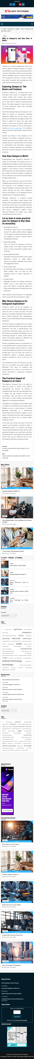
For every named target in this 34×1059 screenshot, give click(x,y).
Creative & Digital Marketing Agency (9, 635)
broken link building (27, 629)
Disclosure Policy (18, 1054)
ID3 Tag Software (5, 646)
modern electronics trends (26, 651)
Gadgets (17, 29)
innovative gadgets (17, 646)
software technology (12, 661)
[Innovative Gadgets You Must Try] (17, 478)
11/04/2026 (13, 907)
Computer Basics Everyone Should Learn (13, 694)
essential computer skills (16, 641)
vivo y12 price (20, 667)
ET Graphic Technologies (7, 29)
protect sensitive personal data (8, 655)
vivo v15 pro (13, 667)
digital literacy (28, 635)
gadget (19, 643)
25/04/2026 (13, 846)
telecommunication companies (25, 665)
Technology (12, 598)
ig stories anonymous (15, 128)
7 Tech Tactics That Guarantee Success (13, 551)
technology (7, 664)
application (18, 629)
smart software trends (27, 658)
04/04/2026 (13, 937)
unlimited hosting (5, 667)
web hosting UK (28, 667)
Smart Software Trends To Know (18, 565)
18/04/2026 (13, 493)
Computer (12, 589)
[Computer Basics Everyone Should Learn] (5, 591)
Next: (16, 456)
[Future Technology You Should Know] (5, 600)
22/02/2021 (13, 553)
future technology (10, 644)
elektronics (27, 638)
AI (2, 629)
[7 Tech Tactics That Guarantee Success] (17, 538)
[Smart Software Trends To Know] (5, 564)
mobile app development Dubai (8, 651)
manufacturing (25, 649)
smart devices (11, 658)
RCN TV (16, 655)
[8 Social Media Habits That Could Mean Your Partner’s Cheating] (17, 507)
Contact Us (9, 1054)
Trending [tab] (19, 558)
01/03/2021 (14, 524)
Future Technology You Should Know (12, 699)
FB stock (3, 644)
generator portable (27, 644)
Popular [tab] (11, 558)
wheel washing (12, 669)
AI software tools (8, 629)
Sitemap (25, 1054)
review (5, 658)
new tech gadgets (28, 653)
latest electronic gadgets (7, 648)
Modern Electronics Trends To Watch (12, 689)
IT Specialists (28, 646)
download (6, 638)
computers (26, 632)
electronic (16, 638)
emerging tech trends (6, 641)
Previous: (15, 448)
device (21, 635)
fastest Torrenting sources (26, 641)
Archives (3, 612)
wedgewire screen (5, 669)
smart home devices (18, 658)
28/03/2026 (13, 967)
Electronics (12, 580)
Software (12, 563)
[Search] (32, 24)
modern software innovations (7, 653)
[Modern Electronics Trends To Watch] (5, 582)
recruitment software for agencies (25, 655)
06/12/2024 (13, 43)
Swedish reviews (28, 661)
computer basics (5, 632)
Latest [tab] (4, 558)
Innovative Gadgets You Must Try (11, 491)
